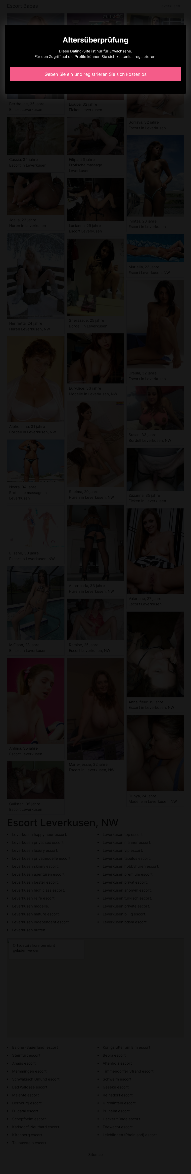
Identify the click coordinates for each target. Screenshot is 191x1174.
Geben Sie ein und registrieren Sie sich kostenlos (95, 74)
